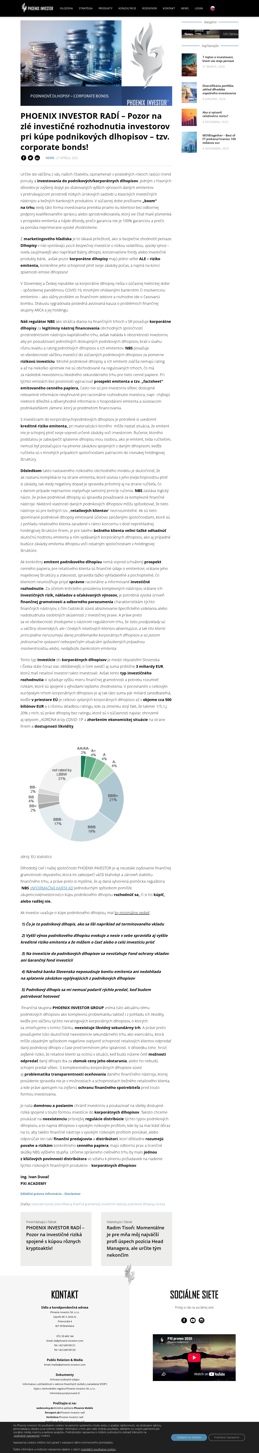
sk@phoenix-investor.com (68, 1340)
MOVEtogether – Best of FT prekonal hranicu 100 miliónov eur (219, 139)
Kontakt (169, 8)
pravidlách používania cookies (98, 1449)
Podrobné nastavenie (226, 1437)
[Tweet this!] (30, 158)
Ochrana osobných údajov (65, 1379)
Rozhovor (149, 8)
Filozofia (66, 8)
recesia (160, 1204)
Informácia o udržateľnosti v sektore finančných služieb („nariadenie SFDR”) (65, 1384)
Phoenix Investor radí (65, 1412)
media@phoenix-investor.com (68, 1364)
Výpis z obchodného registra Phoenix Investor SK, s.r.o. (65, 1388)
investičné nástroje (113, 1204)
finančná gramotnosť (86, 1204)
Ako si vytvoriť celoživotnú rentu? (215, 114)
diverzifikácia (63, 1204)
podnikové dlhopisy (141, 1204)
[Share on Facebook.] (23, 158)
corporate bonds (42, 1204)
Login (199, 8)
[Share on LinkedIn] (37, 158)
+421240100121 (66, 1345)
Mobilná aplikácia (64, 1408)
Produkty (105, 8)
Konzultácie (127, 8)
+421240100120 (66, 1350)
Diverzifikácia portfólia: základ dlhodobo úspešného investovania (219, 89)
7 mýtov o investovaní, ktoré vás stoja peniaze (218, 59)
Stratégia (86, 8)
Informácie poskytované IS (65, 1393)
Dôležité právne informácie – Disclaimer (50, 1194)
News (185, 8)
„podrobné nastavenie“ (26, 1435)
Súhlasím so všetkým (189, 1437)
